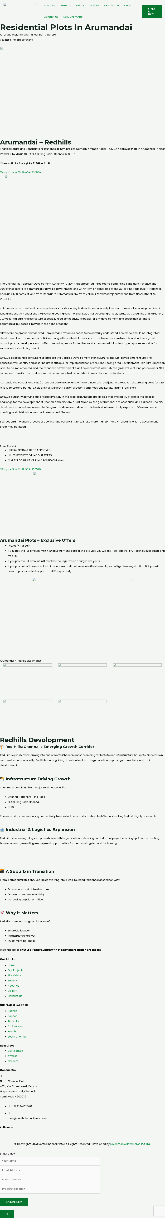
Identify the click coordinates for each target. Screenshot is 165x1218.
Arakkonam (15, 1026)
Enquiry (12, 980)
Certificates (15, 1051)
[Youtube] (22, 1134)
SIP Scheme (111, 5)
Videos (80, 5)
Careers (13, 1061)
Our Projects (16, 970)
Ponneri (12, 1016)
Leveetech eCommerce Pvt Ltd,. (130, 1144)
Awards (12, 1056)
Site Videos (14, 975)
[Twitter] (14, 1134)
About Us (49, 5)
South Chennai (17, 1036)
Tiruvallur (13, 1021)
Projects (65, 5)
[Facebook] (9, 1134)
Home (12, 965)
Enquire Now (10, 172)
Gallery (94, 5)
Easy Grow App (73, 17)
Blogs (127, 5)
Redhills (12, 1011)
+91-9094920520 (30, 172)
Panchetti (14, 1031)
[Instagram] (18, 1134)
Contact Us (51, 17)
